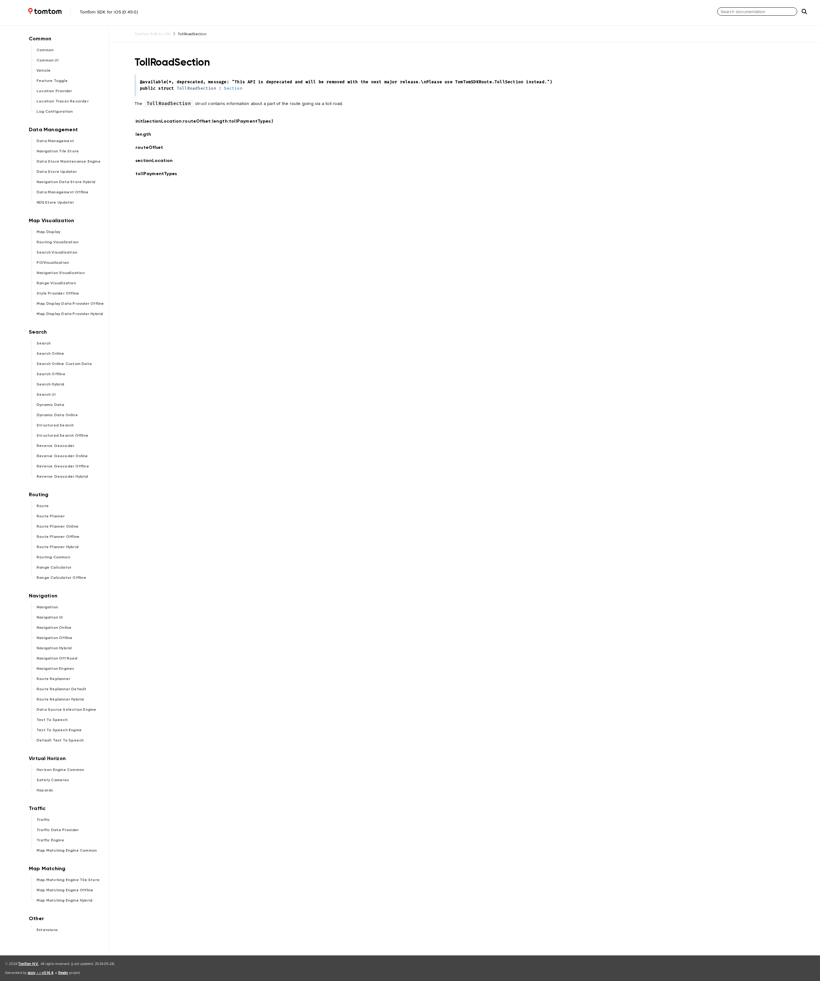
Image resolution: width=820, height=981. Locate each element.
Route (43, 506)
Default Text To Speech (60, 740)
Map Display (48, 232)
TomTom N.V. (28, 963)
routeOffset (152, 147)
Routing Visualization (57, 242)
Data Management (55, 141)
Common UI (47, 60)
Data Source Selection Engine (66, 709)
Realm (63, 972)
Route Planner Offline (58, 536)
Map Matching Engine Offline (65, 890)
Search (44, 343)
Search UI (46, 394)
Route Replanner (53, 679)
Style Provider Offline (58, 293)
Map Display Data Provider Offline (70, 303)
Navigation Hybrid (54, 648)
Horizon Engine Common (60, 769)
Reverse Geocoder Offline (63, 466)
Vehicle (44, 70)
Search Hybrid (50, 384)
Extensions (47, 930)
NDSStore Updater (55, 202)
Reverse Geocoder (55, 445)
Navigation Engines (55, 668)
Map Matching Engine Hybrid (64, 900)
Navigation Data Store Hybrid (66, 182)
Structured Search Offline (62, 435)
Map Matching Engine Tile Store (68, 880)
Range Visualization (56, 283)
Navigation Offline (55, 638)
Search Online (50, 353)
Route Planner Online (57, 526)
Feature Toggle (52, 80)
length (146, 134)
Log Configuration (55, 111)
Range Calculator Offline (61, 577)
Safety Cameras (53, 780)
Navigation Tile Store (58, 151)
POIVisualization (53, 262)
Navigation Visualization (61, 273)
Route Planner (51, 516)
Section (233, 88)
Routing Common (53, 557)
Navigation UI (50, 617)
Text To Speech (52, 720)
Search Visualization (57, 252)
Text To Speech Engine (59, 730)
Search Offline (51, 374)
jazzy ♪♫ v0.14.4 (40, 972)
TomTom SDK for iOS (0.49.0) (108, 12)
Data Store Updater (57, 171)
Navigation (47, 607)
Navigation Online (54, 627)
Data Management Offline (63, 192)
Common (45, 50)
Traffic (43, 819)
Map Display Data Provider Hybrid (70, 314)
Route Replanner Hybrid (60, 699)
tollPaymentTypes (159, 173)
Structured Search (55, 425)
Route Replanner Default (61, 689)
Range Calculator (54, 567)
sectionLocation (157, 160)
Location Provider (54, 91)
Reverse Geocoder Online (62, 456)
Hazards (45, 790)
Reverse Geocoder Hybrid (62, 476)
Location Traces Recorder (63, 101)
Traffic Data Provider (58, 830)
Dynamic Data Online (57, 415)
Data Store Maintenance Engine (69, 161)
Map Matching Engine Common (67, 850)
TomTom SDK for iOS (153, 33)
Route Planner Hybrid (57, 547)
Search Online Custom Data (64, 363)
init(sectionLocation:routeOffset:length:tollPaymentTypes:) (207, 121)
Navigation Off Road (57, 658)
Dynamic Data (50, 404)
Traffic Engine (50, 840)
